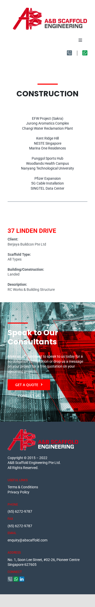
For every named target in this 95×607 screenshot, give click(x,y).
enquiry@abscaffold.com (27, 540)
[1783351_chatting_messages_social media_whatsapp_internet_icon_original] (84, 52)
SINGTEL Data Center (47, 188)
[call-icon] (69, 52)
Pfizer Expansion (47, 178)
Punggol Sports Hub (47, 158)
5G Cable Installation (47, 183)
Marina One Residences (47, 148)
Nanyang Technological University (47, 168)
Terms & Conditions (23, 487)
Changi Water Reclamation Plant (47, 128)
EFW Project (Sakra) (47, 118)
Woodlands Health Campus (47, 163)
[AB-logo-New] (50, 9)
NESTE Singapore (47, 143)
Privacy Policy (18, 492)
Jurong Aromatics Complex (47, 123)
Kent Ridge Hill (47, 138)
